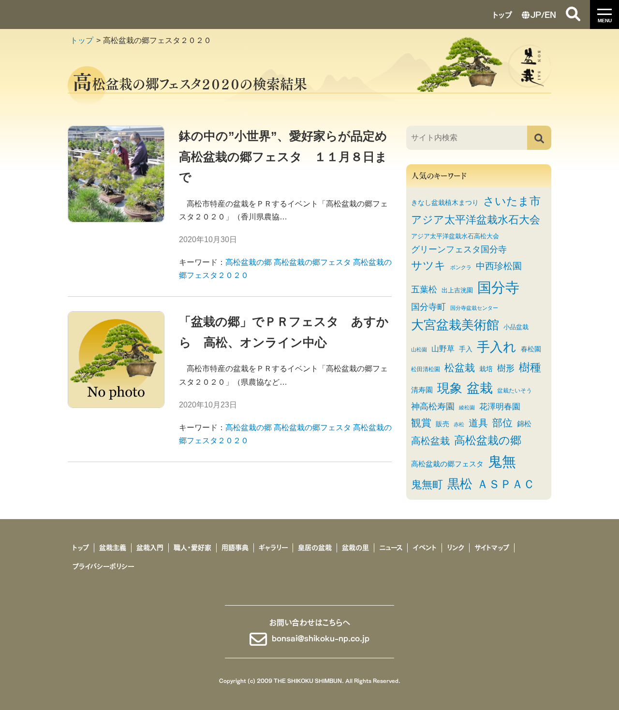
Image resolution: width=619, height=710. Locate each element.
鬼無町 (427, 485)
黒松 (459, 484)
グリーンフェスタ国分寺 (459, 249)
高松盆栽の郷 (248, 262)
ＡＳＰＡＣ (506, 484)
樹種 (530, 367)
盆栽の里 (355, 547)
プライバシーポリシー (103, 566)
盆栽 (480, 388)
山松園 (419, 349)
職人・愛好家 (192, 547)
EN (550, 14)
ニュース (390, 547)
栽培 (486, 369)
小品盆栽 (516, 327)
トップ (502, 14)
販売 (442, 424)
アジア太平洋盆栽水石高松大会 (455, 236)
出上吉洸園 (457, 290)
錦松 (524, 424)
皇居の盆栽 (315, 547)
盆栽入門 (149, 547)
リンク (455, 547)
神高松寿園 (433, 406)
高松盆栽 (430, 440)
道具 (478, 423)
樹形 (506, 368)
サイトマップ (491, 547)
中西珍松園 (499, 266)
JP (536, 14)
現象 (449, 388)
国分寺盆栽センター (474, 308)
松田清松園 (425, 369)
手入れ (496, 346)
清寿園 (422, 390)
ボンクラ (461, 267)
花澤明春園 (499, 406)
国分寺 (498, 287)
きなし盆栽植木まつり (445, 202)
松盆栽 (459, 367)
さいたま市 (512, 201)
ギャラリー (273, 547)
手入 (465, 349)
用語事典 (235, 547)
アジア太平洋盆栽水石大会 (475, 220)
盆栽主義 (112, 547)
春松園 (531, 349)
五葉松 (424, 289)
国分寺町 (428, 307)
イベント (425, 547)
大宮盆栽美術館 (455, 325)
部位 (502, 422)
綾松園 (467, 407)
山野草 (443, 348)
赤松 (459, 424)
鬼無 (502, 461)
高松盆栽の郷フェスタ (312, 262)
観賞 (421, 422)
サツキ (428, 266)
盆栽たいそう (514, 390)
